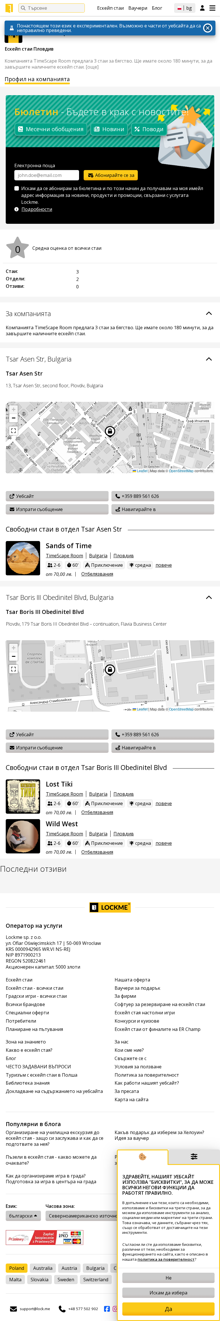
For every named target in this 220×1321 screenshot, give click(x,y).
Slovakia (39, 1279)
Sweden (66, 1279)
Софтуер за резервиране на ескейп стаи (160, 1004)
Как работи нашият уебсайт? (147, 1083)
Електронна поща (34, 165)
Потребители (21, 1021)
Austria (69, 1268)
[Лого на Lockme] (9, 8)
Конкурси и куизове (137, 1021)
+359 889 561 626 (140, 496)
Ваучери (137, 8)
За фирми (125, 996)
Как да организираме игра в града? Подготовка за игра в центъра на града (51, 1179)
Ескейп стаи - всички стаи (34, 988)
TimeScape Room (64, 555)
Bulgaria (98, 555)
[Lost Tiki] (23, 796)
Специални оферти (27, 1013)
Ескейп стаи (110, 8)
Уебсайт (24, 496)
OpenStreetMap (181, 470)
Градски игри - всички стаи (36, 996)
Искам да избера (168, 1293)
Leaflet (142, 470)
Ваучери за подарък (137, 988)
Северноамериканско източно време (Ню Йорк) (103, 1216)
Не (169, 1278)
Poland (16, 1268)
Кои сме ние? (129, 1050)
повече (164, 565)
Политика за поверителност (147, 1075)
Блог (157, 8)
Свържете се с (130, 1058)
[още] (92, 67)
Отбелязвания (97, 573)
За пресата (127, 1091)
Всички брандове (25, 1004)
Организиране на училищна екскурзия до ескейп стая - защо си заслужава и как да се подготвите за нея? (54, 1138)
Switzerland (95, 1279)
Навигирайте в (138, 509)
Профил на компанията (37, 79)
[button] (13, 409)
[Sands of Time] (23, 558)
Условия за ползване (138, 1067)
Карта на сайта (131, 1100)
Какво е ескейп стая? (29, 1050)
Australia (42, 1268)
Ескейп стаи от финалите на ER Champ (158, 1029)
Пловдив (123, 555)
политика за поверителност (166, 1259)
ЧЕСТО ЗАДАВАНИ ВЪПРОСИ (38, 1067)
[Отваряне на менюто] (212, 8)
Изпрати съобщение (39, 509)
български (20, 1216)
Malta (15, 1279)
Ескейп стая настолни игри (145, 1013)
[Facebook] (107, 1309)
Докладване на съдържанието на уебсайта (54, 1091)
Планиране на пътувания (34, 1029)
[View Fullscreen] (13, 430)
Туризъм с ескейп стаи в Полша (41, 1075)
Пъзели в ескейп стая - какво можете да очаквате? (51, 1160)
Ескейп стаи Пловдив (30, 49)
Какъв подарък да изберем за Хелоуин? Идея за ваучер (159, 1136)
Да (168, 1309)
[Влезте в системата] (202, 8)
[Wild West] (23, 836)
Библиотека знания (28, 1083)
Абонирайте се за (114, 175)
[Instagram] (115, 1309)
